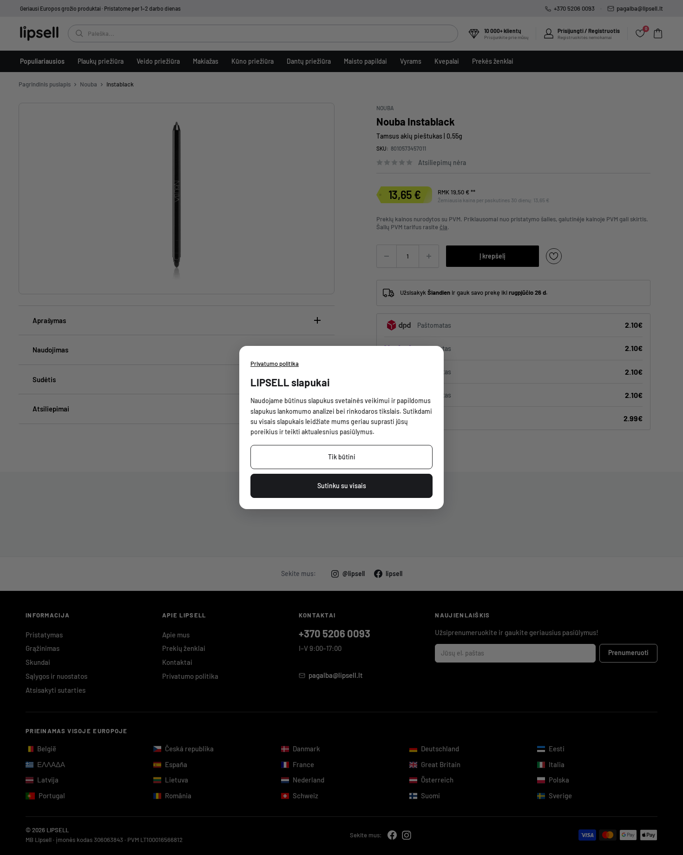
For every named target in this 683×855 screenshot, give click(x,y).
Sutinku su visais (341, 486)
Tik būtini (341, 457)
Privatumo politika (274, 363)
